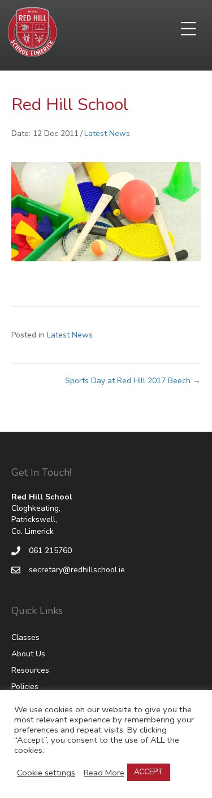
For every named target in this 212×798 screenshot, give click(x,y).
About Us (28, 653)
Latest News (107, 133)
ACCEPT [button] (148, 772)
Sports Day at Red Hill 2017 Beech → (133, 380)
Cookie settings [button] (46, 773)
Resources (30, 670)
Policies (24, 686)
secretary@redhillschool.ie (77, 569)
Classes (25, 637)
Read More (104, 773)
